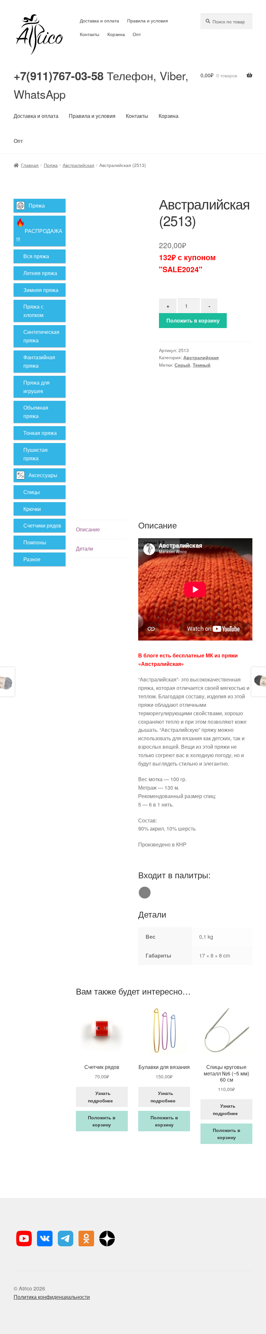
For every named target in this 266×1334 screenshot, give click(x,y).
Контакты (89, 34)
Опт (137, 34)
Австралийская (78, 165)
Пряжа (51, 165)
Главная (30, 165)
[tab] (102, 529)
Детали (84, 548)
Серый (182, 365)
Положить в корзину (193, 320)
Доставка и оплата (99, 20)
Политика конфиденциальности (52, 1297)
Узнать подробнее (101, 1097)
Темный (202, 365)
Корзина (116, 34)
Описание (88, 529)
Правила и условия (147, 20)
